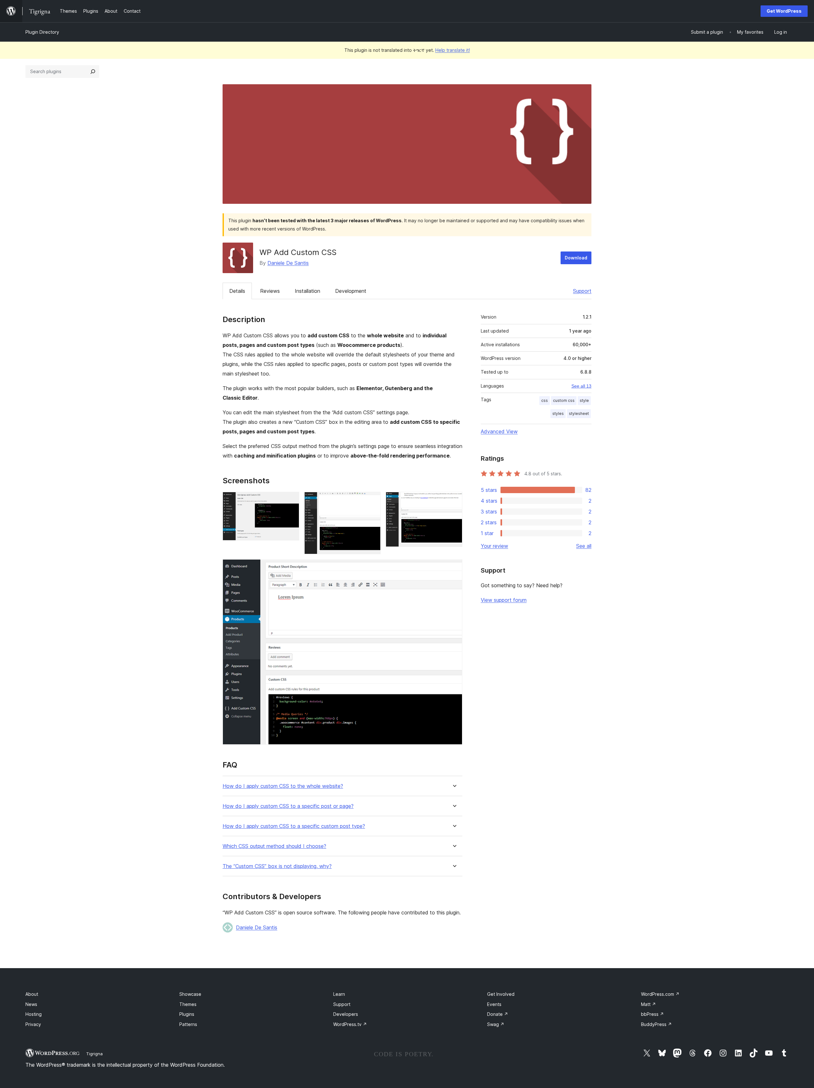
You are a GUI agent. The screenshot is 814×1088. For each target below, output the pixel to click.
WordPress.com (660, 994)
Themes (188, 1004)
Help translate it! (452, 50)
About (31, 994)
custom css (564, 400)
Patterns (188, 1024)
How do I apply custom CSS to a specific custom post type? (294, 826)
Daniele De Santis (288, 263)
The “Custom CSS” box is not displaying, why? (277, 866)
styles (558, 413)
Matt (648, 1004)
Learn (339, 994)
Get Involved (500, 994)
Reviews (270, 291)
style (584, 400)
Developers (345, 1014)
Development (350, 291)
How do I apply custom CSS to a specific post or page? (288, 806)
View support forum (504, 600)
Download (576, 257)
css (544, 400)
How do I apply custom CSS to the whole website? (283, 786)
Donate (497, 1014)
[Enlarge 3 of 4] (454, 500)
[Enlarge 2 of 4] (372, 500)
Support (582, 291)
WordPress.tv (350, 1024)
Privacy (33, 1024)
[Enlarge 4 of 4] (454, 568)
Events (494, 1004)
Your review (494, 546)
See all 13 (581, 386)
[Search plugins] (92, 71)
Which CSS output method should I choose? (274, 846)
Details (237, 291)
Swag (495, 1024)
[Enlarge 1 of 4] (290, 500)
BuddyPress (656, 1024)
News (31, 1004)
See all (583, 546)
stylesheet (579, 413)
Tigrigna (94, 1053)
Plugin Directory (42, 32)
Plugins (186, 1014)
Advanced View (499, 431)
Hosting (33, 1014)
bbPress (652, 1014)
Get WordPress (784, 11)
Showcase (190, 994)
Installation (307, 291)
